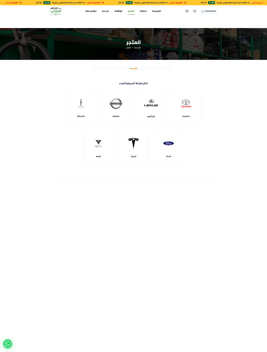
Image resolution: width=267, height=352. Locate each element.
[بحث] (195, 11)
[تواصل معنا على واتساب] (7, 343)
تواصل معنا (90, 11)
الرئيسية (156, 11)
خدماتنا (143, 11)
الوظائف (118, 11)
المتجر (131, 11)
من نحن (105, 11)
